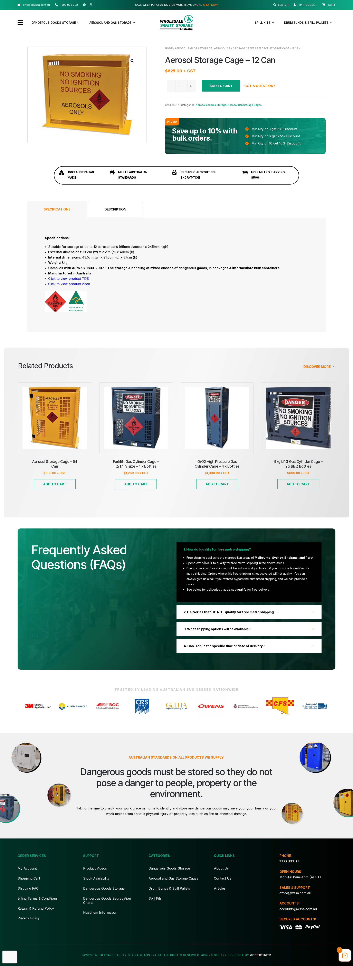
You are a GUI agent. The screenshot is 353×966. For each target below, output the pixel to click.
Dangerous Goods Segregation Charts (107, 900)
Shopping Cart (29, 878)
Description (115, 209)
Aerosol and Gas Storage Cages (173, 878)
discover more (317, 367)
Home (169, 48)
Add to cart (221, 86)
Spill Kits (262, 22)
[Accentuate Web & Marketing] (260, 955)
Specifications (57, 209)
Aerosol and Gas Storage (110, 22)
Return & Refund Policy (36, 908)
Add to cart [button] (54, 484)
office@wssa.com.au (295, 893)
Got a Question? (259, 86)
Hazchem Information (100, 912)
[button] (132, 61)
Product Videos (95, 868)
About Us (221, 868)
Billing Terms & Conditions (38, 898)
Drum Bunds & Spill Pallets (306, 22)
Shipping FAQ (28, 888)
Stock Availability (96, 878)
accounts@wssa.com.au (298, 909)
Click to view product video (69, 284)
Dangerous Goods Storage (54, 22)
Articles (220, 888)
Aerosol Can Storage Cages (234, 48)
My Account (27, 868)
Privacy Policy (29, 918)
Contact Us (222, 878)
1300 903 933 (289, 861)
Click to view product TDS (68, 278)
